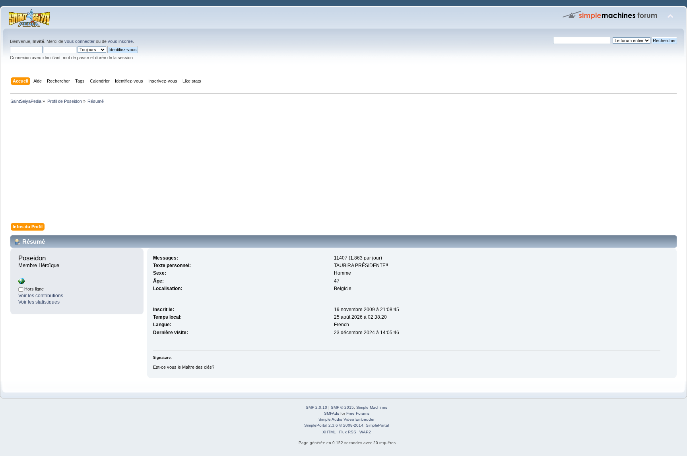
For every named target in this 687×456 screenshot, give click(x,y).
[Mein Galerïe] (21, 282)
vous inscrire (120, 41)
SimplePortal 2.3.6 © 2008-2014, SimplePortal (346, 425)
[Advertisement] (246, 165)
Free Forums (357, 413)
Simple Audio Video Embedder (346, 419)
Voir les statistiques (39, 302)
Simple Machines (371, 407)
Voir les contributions (40, 295)
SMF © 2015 (342, 407)
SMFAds (331, 413)
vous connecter (79, 41)
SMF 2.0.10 (316, 407)
